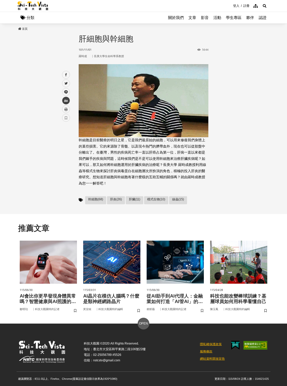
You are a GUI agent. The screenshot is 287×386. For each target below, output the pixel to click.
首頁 (25, 28)
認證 (262, 17)
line (64, 92)
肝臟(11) (134, 199)
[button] (264, 6)
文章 (192, 17)
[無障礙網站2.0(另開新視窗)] (255, 345)
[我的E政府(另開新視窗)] (235, 345)
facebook (66, 74)
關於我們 (176, 17)
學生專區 (234, 17)
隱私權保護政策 (211, 344)
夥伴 (250, 17)
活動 (217, 17)
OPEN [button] (143, 323)
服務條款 (206, 351)
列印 (66, 109)
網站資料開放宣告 (212, 358)
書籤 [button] (66, 118)
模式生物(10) (156, 199)
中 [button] (66, 100)
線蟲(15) (178, 199)
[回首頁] (33, 6)
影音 (205, 17)
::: (230, 5)
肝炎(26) (116, 199)
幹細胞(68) (95, 199)
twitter (66, 83)
